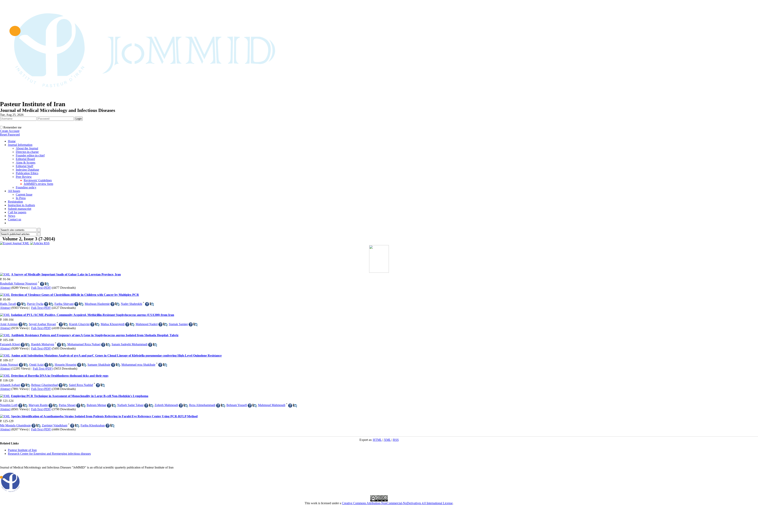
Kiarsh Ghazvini (79, 324)
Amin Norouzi (9, 364)
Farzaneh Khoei (10, 344)
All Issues (14, 191)
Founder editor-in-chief (30, 155)
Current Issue (24, 194)
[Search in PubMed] (47, 284)
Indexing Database (27, 169)
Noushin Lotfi (9, 405)
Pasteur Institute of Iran (22, 450)
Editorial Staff (24, 166)
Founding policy (26, 187)
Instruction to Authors (21, 205)
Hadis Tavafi (8, 303)
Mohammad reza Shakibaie (138, 364)
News (11, 215)
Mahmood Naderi (147, 324)
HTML (377, 439)
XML (387, 439)
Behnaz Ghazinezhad (44, 385)
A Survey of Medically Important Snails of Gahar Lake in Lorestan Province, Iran (66, 274)
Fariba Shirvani (64, 303)
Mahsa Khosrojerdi (113, 324)
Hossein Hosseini (65, 364)
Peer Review (24, 176)
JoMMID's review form (38, 184)
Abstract (5, 287)
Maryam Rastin (38, 405)
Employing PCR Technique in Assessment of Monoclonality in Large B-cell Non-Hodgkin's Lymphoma (79, 396)
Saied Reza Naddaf (81, 385)
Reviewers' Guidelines (38, 180)
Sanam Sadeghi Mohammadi (129, 344)
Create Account (9, 131)
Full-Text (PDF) (41, 287)
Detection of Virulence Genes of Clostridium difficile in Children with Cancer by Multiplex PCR (75, 294)
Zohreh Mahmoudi (166, 405)
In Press (21, 198)
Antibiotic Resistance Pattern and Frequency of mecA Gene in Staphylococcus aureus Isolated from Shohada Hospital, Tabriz (94, 335)
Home (12, 141)
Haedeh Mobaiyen (42, 344)
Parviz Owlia (35, 303)
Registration (15, 201)
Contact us (14, 219)
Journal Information (20, 144)
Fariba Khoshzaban (93, 425)
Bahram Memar (96, 405)
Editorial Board (25, 159)
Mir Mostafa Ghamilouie (15, 425)
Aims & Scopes (25, 162)
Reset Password (10, 134)
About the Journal (27, 148)
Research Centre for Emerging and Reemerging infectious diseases (49, 453)
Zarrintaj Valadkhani (54, 425)
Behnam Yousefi (236, 405)
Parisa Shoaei (67, 405)
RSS (396, 439)
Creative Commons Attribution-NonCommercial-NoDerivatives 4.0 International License (397, 503)
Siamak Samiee (178, 324)
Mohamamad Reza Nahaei (83, 344)
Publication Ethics (27, 173)
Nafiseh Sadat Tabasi (130, 405)
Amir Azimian (9, 324)
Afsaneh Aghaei (10, 385)
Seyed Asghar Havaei (42, 324)
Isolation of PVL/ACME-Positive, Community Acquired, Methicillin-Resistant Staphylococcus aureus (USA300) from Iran (92, 315)
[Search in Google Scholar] (42, 284)
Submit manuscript (19, 208)
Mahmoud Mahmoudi (271, 405)
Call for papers (17, 212)
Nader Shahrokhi (131, 303)
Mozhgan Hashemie (97, 303)
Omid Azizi (36, 364)
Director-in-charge (27, 152)
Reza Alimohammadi (202, 405)
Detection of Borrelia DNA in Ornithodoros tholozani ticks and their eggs (59, 375)
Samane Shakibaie (98, 364)
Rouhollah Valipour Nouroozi (18, 283)
